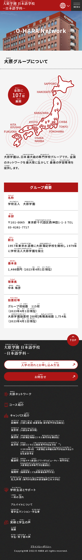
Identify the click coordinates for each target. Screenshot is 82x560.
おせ (40, 376)
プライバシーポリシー (41, 546)
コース (16, 405)
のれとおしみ (40, 364)
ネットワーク (20, 394)
